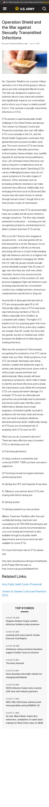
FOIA (42, 795)
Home (10, 792)
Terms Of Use (10, 795)
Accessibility (28, 795)
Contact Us (23, 792)
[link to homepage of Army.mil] (24, 8)
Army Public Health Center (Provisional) (22, 584)
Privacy (37, 792)
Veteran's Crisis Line (32, 799)
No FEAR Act (12, 799)
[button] (1, 5)
